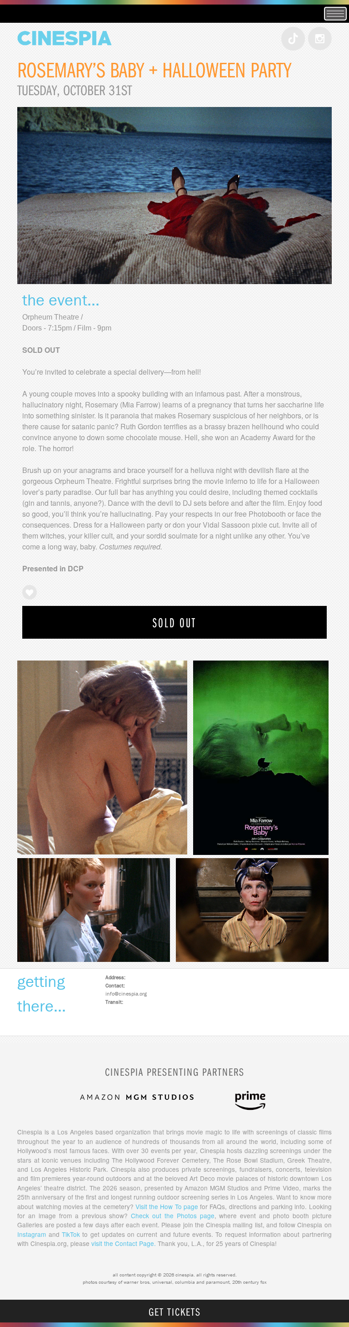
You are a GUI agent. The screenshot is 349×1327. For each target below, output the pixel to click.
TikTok (71, 1234)
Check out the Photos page (172, 1215)
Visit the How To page (166, 1206)
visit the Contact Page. (123, 1243)
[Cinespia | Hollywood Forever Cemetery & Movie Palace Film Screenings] (64, 55)
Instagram (31, 1234)
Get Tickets (175, 1311)
